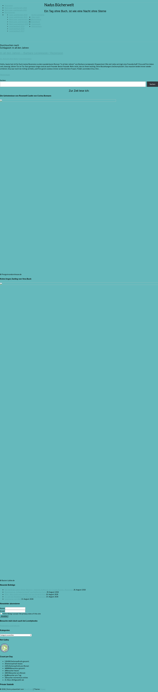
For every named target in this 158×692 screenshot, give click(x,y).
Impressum (35, 24)
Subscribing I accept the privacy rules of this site (21, 613)
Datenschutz (36, 26)
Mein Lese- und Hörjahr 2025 (16, 10)
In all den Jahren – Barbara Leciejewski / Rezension (31, 53)
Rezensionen (10, 12)
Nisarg (42, 689)
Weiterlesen (5, 74)
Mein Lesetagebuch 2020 (19, 24)
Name (2, 608)
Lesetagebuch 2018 (16, 28)
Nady (16, 58)
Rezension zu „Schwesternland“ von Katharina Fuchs (25, 592)
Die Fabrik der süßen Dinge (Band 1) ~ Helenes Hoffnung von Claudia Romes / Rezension (39, 590)
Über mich (35, 17)
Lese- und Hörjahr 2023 (18, 17)
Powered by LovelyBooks (10, 625)
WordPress (28, 689)
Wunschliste (36, 19)
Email (2, 611)
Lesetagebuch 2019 (16, 26)
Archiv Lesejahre (37, 15)
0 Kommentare (25, 58)
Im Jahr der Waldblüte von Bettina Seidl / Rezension (25, 596)
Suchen (3, 80)
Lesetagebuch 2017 (16, 31)
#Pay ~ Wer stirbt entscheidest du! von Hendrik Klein (25, 594)
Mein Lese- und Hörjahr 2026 (16, 8)
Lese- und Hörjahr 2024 (18, 15)
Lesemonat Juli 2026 (13, 599)
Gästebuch (35, 22)
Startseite (9, 5)
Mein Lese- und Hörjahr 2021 (20, 22)
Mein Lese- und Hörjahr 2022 (20, 19)
